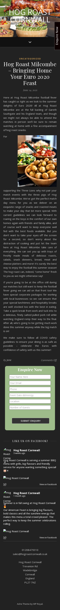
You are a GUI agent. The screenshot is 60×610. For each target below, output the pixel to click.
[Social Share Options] (5, 484)
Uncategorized (30, 58)
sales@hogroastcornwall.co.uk (30, 554)
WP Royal (38, 603)
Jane (9, 360)
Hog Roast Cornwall (30, 15)
